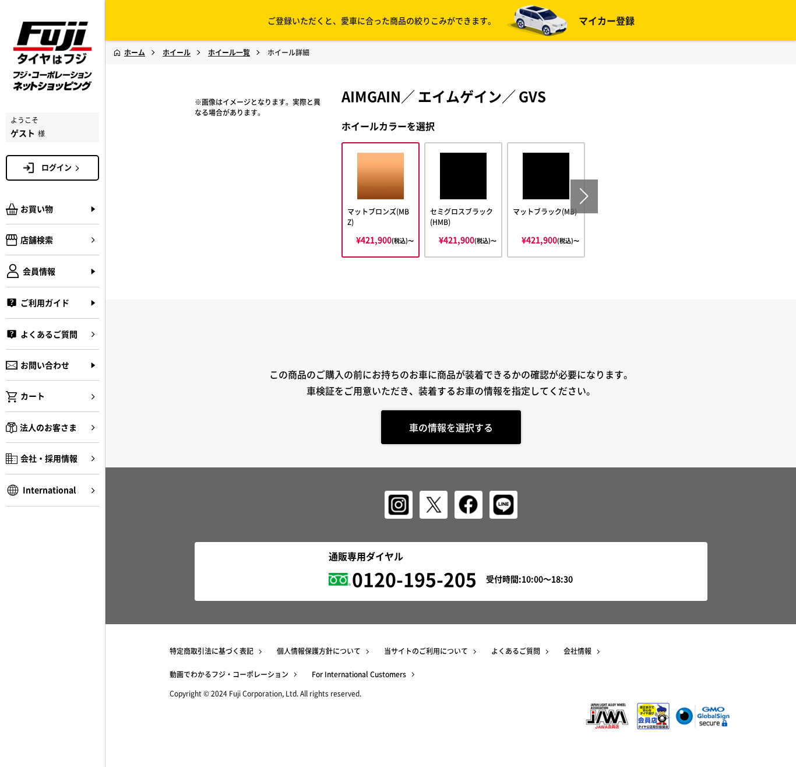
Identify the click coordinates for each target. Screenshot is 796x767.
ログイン (56, 167)
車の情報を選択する (451, 427)
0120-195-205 (414, 579)
